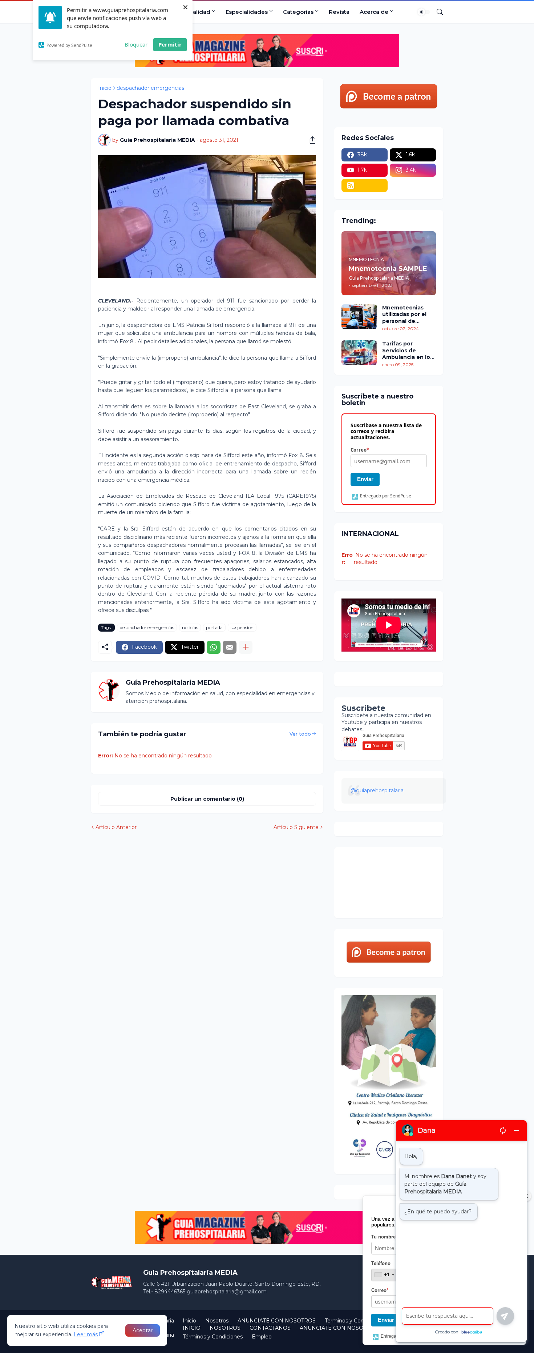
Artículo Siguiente (296, 827)
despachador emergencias (150, 88)
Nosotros (216, 1320)
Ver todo (300, 734)
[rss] (364, 185)
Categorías (298, 11)
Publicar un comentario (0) (207, 799)
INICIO (192, 1328)
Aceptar (143, 1330)
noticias (190, 627)
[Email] (229, 647)
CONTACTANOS (270, 1328)
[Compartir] (310, 140)
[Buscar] (437, 12)
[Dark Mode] (424, 12)
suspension (242, 627)
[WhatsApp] (214, 647)
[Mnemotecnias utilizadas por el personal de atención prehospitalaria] (359, 316)
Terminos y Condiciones (355, 1320)
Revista (339, 11)
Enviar (365, 479)
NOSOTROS (225, 1328)
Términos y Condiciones (213, 1336)
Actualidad (195, 11)
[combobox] (384, 1275)
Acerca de (374, 11)
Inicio (105, 88)
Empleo (262, 1336)
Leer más (86, 1334)
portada (214, 627)
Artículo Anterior (116, 827)
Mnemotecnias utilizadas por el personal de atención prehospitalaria (404, 314)
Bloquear (136, 44)
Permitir (170, 44)
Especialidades (247, 11)
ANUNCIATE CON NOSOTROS (277, 1320)
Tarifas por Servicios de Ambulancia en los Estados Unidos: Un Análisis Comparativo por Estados (409, 350)
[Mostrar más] (245, 647)
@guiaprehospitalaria (377, 790)
